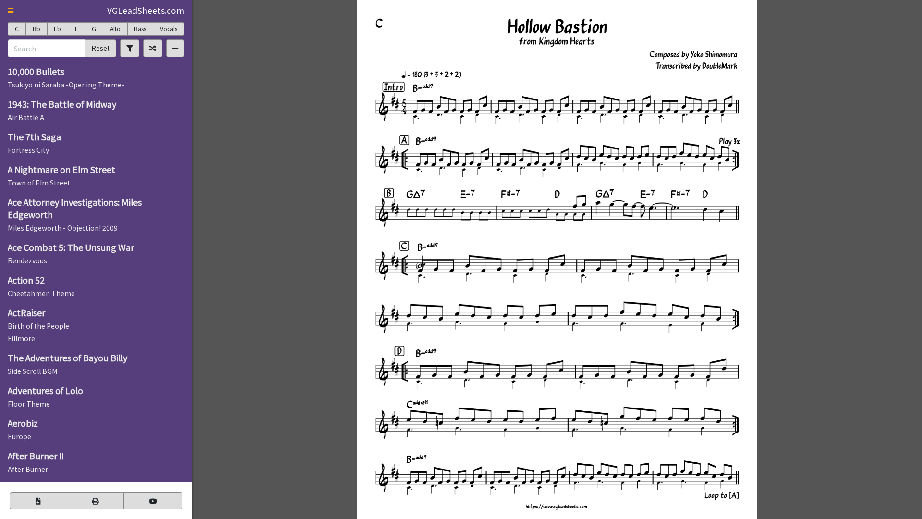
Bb (36, 29)
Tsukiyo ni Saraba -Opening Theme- (66, 84)
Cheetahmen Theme (41, 293)
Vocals (168, 29)
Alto (115, 29)
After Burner (28, 469)
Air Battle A (26, 117)
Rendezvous (27, 260)
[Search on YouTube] (152, 500)
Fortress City (28, 150)
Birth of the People (38, 326)
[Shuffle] (152, 48)
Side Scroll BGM (32, 371)
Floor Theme (29, 403)
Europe (19, 436)
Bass (140, 29)
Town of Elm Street (39, 182)
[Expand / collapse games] (175, 48)
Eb (57, 29)
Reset (100, 48)
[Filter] (129, 48)
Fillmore (21, 338)
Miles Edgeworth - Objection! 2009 (63, 228)
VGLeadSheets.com (145, 10)
